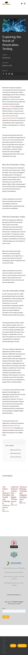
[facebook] (3, 74)
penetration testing (7, 106)
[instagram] (9, 74)
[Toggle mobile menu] (25, 3)
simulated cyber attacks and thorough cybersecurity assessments (13, 116)
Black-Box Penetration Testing (17, 450)
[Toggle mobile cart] (21, 3)
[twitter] (6, 74)
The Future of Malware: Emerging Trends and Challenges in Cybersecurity (8, 496)
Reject (22, 645)
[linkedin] (12, 74)
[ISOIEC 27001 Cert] (14, 552)
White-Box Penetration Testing (17, 453)
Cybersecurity (6, 57)
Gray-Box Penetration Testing (17, 457)
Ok (13, 645)
